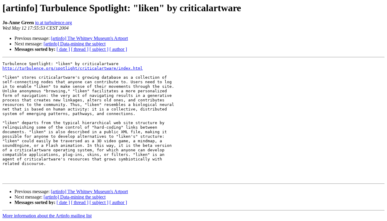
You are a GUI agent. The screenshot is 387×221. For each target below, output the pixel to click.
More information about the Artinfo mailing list (47, 215)
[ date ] (63, 49)
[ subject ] (98, 49)
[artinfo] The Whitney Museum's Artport (89, 38)
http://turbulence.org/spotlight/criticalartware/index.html (72, 68)
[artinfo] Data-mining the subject (75, 43)
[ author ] (118, 49)
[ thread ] (79, 49)
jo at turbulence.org (53, 22)
